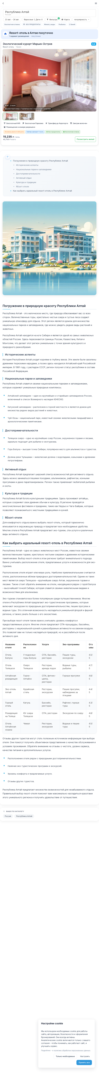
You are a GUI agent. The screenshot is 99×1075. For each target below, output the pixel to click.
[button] (33, 19)
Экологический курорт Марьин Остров (27, 43)
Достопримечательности (28, 173)
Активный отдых (24, 178)
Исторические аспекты (27, 165)
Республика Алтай (24, 816)
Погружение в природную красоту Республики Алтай (40, 160)
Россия (8, 816)
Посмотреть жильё (85, 139)
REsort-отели (22, 186)
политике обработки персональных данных (72, 1050)
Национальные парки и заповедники (33, 169)
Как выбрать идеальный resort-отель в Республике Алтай (42, 190)
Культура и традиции (26, 182)
